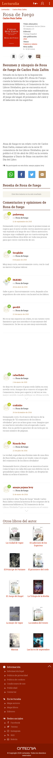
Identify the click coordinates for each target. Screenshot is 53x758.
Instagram (15, 731)
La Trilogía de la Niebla (38, 596)
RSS (12, 735)
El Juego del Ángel (14, 596)
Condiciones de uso (16, 683)
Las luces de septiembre (38, 649)
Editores (11, 711)
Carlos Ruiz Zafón (19, 9)
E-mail (42, 174)
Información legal (15, 671)
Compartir (21, 174)
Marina (14, 649)
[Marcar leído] (21, 56)
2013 (25, 39)
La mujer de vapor (14, 622)
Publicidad (12, 688)
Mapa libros (12, 707)
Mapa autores (13, 703)
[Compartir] (35, 3)
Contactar (11, 692)
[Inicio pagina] (49, 666)
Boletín (13, 739)
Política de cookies (16, 679)
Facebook (15, 722)
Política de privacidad (17, 675)
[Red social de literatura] (10, 3)
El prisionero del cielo (38, 569)
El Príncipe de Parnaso (14, 569)
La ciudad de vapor (14, 542)
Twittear (31, 174)
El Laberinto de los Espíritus (38, 544)
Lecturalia (5, 9)
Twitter (14, 726)
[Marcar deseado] (30, 56)
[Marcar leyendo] (13, 56)
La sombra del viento (38, 622)
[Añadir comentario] (38, 56)
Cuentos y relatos (30, 44)
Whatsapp (10, 174)
